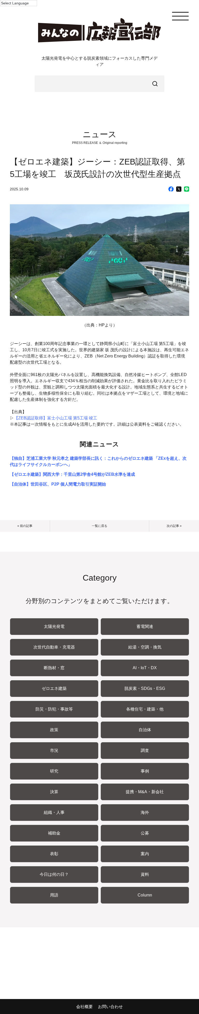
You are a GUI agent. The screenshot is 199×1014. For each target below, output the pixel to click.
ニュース (100, 134)
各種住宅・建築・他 (145, 709)
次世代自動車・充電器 (54, 647)
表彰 (54, 854)
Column (145, 895)
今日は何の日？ (54, 874)
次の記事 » (174, 526)
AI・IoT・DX (145, 668)
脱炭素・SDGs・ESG (144, 688)
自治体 (145, 730)
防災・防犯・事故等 (54, 709)
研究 (54, 771)
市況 (54, 750)
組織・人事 (54, 812)
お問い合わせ (110, 1006)
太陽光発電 (54, 626)
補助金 (54, 833)
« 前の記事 (24, 526)
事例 (145, 771)
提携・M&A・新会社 (145, 792)
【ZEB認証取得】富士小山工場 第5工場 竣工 (55, 418)
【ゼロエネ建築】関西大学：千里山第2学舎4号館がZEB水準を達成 (72, 474)
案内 (145, 854)
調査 (145, 750)
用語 (54, 895)
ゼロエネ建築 (54, 688)
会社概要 (84, 1006)
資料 (145, 874)
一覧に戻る (99, 526)
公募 (145, 833)
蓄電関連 (145, 626)
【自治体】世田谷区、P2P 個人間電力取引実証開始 (58, 484)
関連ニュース (99, 444)
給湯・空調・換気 (144, 647)
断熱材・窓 (54, 668)
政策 (54, 730)
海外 (145, 812)
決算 (54, 792)
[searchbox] (99, 83)
